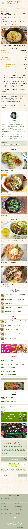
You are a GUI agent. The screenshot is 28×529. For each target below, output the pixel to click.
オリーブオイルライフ (5, 7)
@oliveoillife (22, 475)
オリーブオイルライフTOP (14, 495)
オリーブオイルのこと (5, 498)
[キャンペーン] (14, 386)
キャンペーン (17, 501)
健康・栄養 (3, 503)
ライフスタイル (4, 506)
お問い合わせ (17, 513)
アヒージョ (4, 144)
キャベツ (11, 144)
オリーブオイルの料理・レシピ (19, 7)
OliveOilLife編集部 (14, 459)
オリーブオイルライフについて (6, 513)
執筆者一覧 (17, 503)
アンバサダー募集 (18, 509)
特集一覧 (16, 498)
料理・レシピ (3, 501)
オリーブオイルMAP (4, 509)
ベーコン (17, 144)
